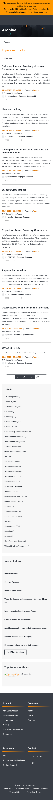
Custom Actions (10, 422)
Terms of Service (16, 792)
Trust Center (7, 789)
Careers (31, 720)
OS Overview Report (14, 190)
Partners (7, 506)
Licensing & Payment (12, 486)
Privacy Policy (22, 789)
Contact (31, 715)
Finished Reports (11, 446)
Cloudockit (8, 412)
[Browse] (4, 20)
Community (8, 417)
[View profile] (3, 96)
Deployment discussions (13, 436)
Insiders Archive (10, 461)
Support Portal (31, 9)
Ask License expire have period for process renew (25, 628)
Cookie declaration (40, 789)
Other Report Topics (12, 501)
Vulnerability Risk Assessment (15, 546)
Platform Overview (10, 715)
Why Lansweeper (10, 711)
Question (7, 521)
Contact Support (9, 765)
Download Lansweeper (12, 729)
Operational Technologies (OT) (16, 496)
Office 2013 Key (11, 348)
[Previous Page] (8, 376)
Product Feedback (11, 516)
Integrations (7, 720)
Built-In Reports (10, 407)
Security (7, 536)
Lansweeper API (10, 481)
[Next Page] (44, 376)
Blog (4, 756)
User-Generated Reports (14, 541)
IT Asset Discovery (11, 471)
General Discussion (12, 451)
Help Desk (8, 456)
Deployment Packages (13, 441)
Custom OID (9, 427)
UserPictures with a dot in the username (25, 307)
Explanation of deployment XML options (21, 645)
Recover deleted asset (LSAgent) (18, 636)
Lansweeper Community (14, 20)
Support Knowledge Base (13, 760)
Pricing (5, 725)
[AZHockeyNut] (18, 676)
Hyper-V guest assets (13, 591)
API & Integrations (11, 397)
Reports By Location (14, 270)
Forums (7, 42)
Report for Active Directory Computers (24, 230)
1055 (38, 377)
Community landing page (16, 12)
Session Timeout (11, 582)
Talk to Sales (36, 757)
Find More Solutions (15, 652)
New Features (9, 491)
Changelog (7, 734)
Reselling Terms (34, 792)
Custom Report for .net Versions (17, 620)
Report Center (10, 526)
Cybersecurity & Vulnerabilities (16, 432)
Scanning (8, 531)
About (30, 711)
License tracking (11, 109)
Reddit (15, 9)
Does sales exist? (11, 573)
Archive (36, 90)
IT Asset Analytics (11, 466)
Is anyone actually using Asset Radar (20, 611)
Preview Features (11, 511)
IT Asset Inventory (11, 476)
